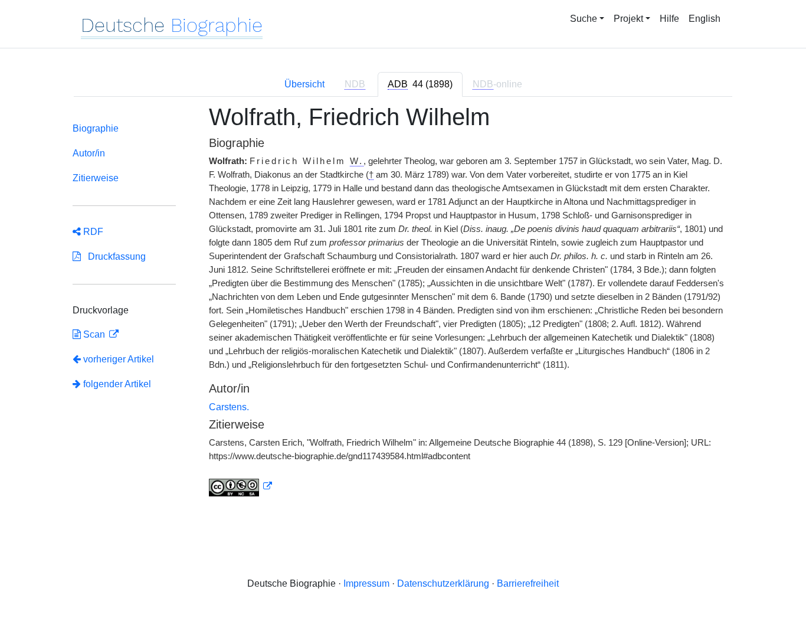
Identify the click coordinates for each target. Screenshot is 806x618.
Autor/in (89, 153)
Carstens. (229, 407)
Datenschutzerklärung (443, 583)
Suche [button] (583, 19)
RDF (92, 232)
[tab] (420, 84)
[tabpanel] (403, 307)
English (704, 19)
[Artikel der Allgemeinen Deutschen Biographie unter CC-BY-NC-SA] (241, 486)
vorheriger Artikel (118, 359)
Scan (94, 334)
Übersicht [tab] (304, 84)
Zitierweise (96, 178)
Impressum (366, 583)
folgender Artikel (116, 384)
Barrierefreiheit (528, 583)
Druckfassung (113, 256)
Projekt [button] (628, 19)
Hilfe (669, 19)
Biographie (96, 128)
